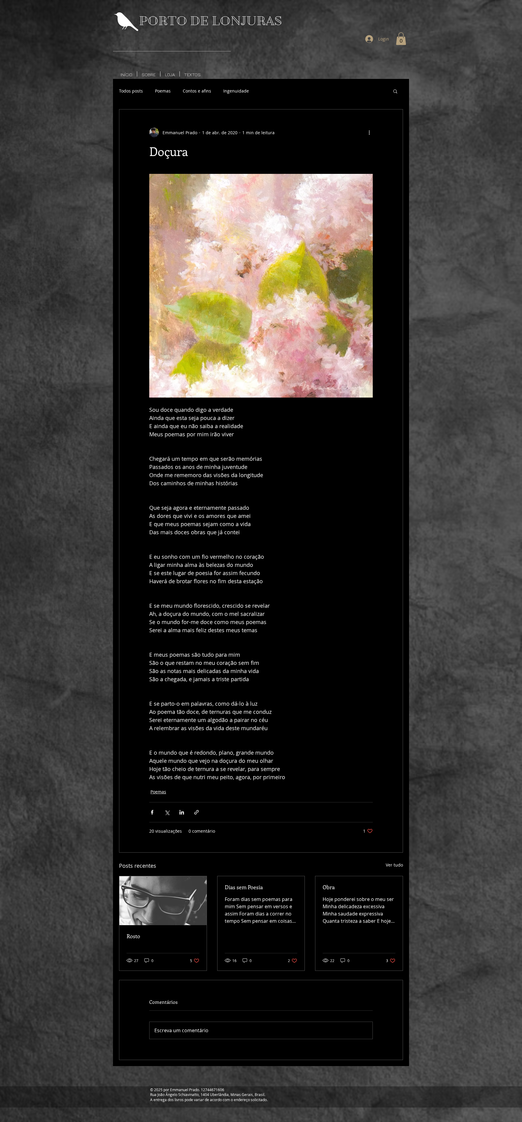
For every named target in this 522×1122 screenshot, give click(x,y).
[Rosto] (163, 900)
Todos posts (131, 91)
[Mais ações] (369, 132)
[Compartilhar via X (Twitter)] (167, 812)
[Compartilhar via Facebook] (152, 812)
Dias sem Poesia (244, 887)
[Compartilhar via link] (196, 812)
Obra (329, 887)
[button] (401, 38)
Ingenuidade (236, 91)
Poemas (163, 91)
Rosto (133, 936)
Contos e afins (197, 91)
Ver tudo (394, 865)
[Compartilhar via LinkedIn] (182, 812)
